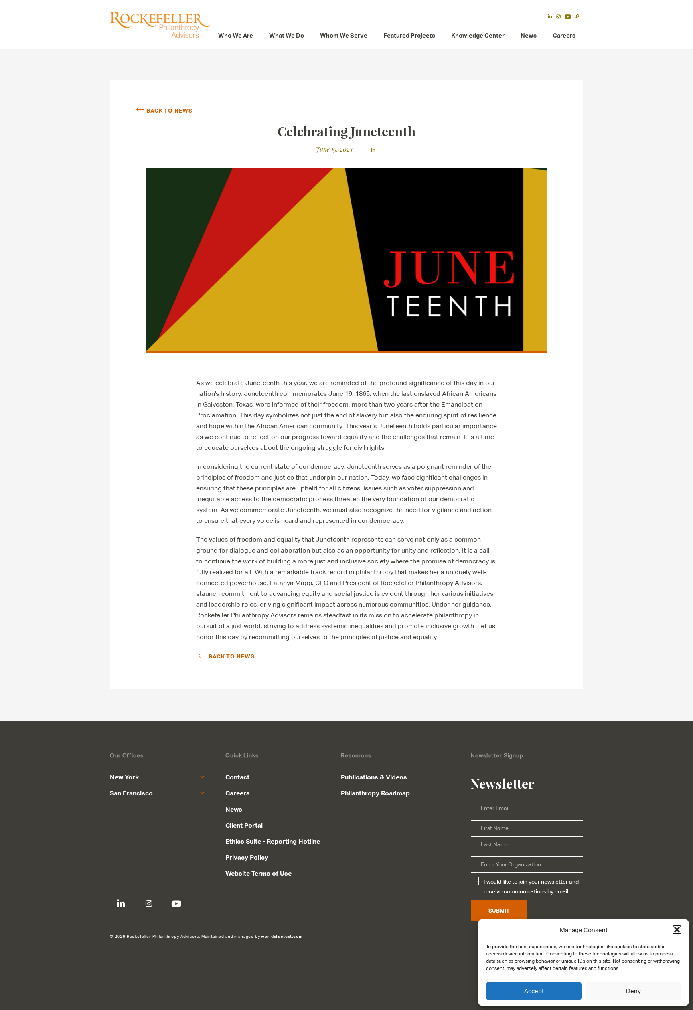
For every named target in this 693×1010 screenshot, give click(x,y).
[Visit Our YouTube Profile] (176, 904)
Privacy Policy (246, 857)
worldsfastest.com (281, 936)
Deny (633, 991)
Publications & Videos (374, 777)
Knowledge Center (478, 35)
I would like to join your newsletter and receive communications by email (531, 886)
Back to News (169, 110)
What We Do (286, 35)
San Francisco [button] (131, 793)
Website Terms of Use (258, 873)
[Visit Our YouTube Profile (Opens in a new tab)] (568, 17)
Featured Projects (409, 35)
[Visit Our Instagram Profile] (149, 904)
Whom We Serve (343, 35)
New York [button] (124, 777)
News (529, 35)
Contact (237, 777)
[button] (677, 930)
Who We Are (235, 35)
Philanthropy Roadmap (375, 793)
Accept (534, 991)
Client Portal (244, 825)
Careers (564, 35)
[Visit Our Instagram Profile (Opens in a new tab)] (558, 17)
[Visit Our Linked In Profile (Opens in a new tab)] (549, 17)
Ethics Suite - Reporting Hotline (272, 841)
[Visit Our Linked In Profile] (121, 904)
